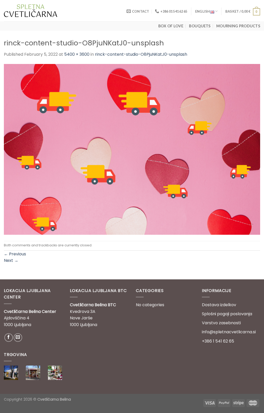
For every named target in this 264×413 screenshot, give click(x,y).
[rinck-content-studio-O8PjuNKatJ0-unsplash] (132, 149)
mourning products (238, 26)
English (202, 11)
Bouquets (199, 26)
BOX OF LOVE (170, 26)
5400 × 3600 (76, 54)
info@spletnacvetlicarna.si (229, 332)
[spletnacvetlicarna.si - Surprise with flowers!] (30, 10)
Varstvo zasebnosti (221, 323)
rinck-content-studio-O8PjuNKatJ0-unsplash (141, 54)
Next (11, 260)
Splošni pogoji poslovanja (227, 314)
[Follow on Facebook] (8, 337)
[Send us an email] (18, 337)
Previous (15, 254)
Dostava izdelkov (219, 305)
